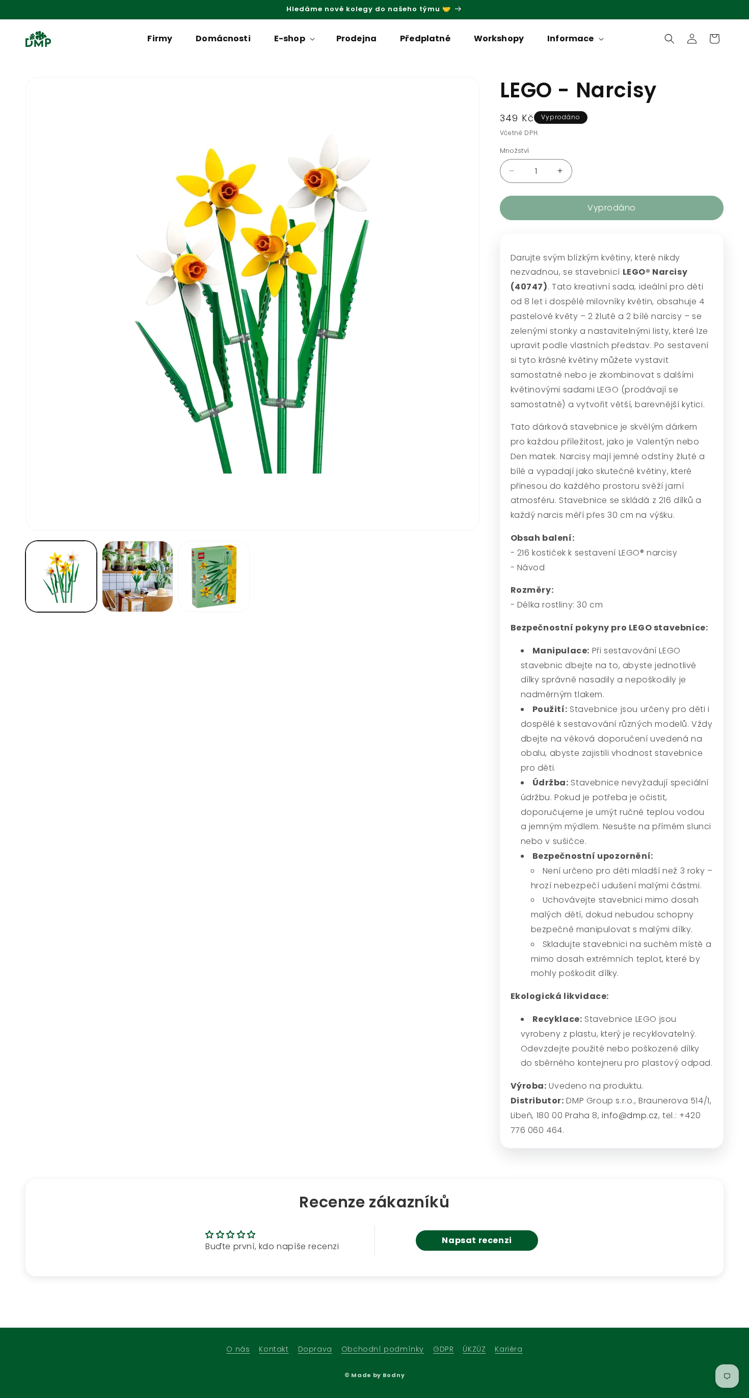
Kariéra (508, 1349)
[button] (293, 39)
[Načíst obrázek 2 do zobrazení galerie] (137, 576)
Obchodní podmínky (382, 1349)
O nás (238, 1349)
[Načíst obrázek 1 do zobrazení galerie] (61, 576)
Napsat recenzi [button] (477, 1240)
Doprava (315, 1349)
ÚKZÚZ (474, 1349)
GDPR (443, 1349)
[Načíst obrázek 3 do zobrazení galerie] (214, 576)
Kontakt (273, 1349)
